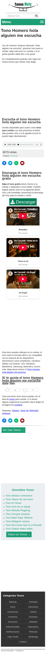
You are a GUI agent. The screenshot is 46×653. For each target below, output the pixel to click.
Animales (33, 602)
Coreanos (12, 617)
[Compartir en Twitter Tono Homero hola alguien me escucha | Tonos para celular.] (10, 163)
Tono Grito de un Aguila (18, 506)
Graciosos (13, 622)
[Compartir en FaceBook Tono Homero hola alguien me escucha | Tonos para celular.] (4, 163)
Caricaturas (14, 156)
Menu (6, 22)
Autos (12, 607)
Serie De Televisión (29, 410)
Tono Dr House (13, 503)
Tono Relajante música (17, 521)
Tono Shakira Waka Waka (19, 528)
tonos (12, 399)
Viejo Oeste (12, 637)
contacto (18, 405)
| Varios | (23, 642)
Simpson (6, 413)
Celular (33, 612)
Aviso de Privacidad (7, 651)
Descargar (25, 201)
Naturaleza (33, 627)
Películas (33, 632)
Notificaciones (12, 632)
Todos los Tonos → (18, 534)
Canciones (33, 607)
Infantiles (33, 622)
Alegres (15, 410)
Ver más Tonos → (13, 430)
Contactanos (19, 651)
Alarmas (13, 602)
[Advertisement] (23, 92)
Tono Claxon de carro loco (19, 499)
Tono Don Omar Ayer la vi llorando (24, 525)
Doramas (33, 617)
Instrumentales (13, 627)
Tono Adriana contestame (19, 495)
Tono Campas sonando (18, 514)
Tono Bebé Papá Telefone (19, 517)
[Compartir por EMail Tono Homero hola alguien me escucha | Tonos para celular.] (22, 163)
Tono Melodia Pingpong (18, 510)
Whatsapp (33, 637)
